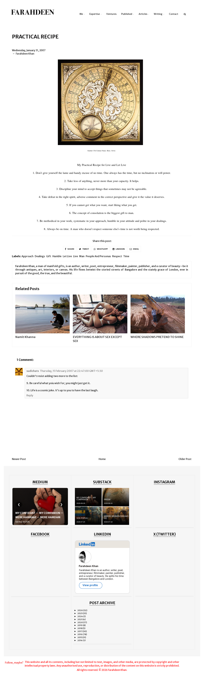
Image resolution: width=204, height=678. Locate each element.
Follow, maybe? (14, 662)
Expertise (94, 14)
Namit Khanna (25, 337)
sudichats (32, 370)
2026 (80, 610)
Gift (48, 256)
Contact (173, 14)
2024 (80, 616)
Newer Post (19, 459)
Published (126, 14)
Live (75, 256)
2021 (80, 619)
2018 (80, 628)
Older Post (184, 459)
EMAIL (136, 249)
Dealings (40, 256)
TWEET (85, 249)
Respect (117, 256)
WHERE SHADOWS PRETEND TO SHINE (157, 337)
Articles (143, 14)
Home (102, 459)
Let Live (67, 256)
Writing (158, 14)
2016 (80, 634)
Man (81, 256)
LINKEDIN (120, 249)
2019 (80, 625)
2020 (80, 622)
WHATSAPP (102, 249)
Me (81, 14)
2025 (80, 613)
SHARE (70, 249)
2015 (79, 637)
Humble (57, 256)
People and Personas (98, 256)
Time (126, 256)
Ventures (111, 14)
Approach (27, 256)
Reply (29, 395)
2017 (80, 631)
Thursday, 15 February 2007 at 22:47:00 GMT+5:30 (71, 370)
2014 (80, 640)
